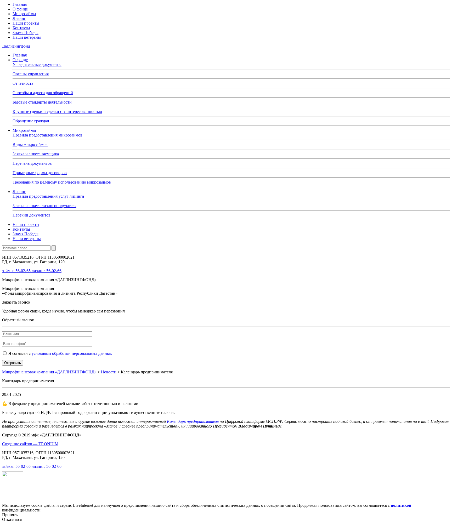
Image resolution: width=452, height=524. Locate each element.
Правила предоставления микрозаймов (47, 135)
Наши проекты (26, 23)
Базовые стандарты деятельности (42, 102)
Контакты (21, 28)
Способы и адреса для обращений (43, 92)
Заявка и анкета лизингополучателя (44, 205)
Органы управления (31, 74)
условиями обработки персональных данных (72, 353)
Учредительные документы (37, 64)
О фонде (20, 9)
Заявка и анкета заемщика (36, 154)
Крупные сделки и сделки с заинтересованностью (57, 111)
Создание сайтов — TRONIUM (30, 444)
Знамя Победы (25, 32)
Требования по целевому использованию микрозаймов (62, 182)
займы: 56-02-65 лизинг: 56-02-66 (31, 271)
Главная (20, 4)
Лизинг (19, 18)
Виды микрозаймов (30, 144)
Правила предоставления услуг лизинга (48, 196)
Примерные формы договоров (40, 172)
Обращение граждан (31, 121)
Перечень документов (32, 163)
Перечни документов (31, 215)
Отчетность (23, 83)
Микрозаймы (24, 14)
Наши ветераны (27, 37)
